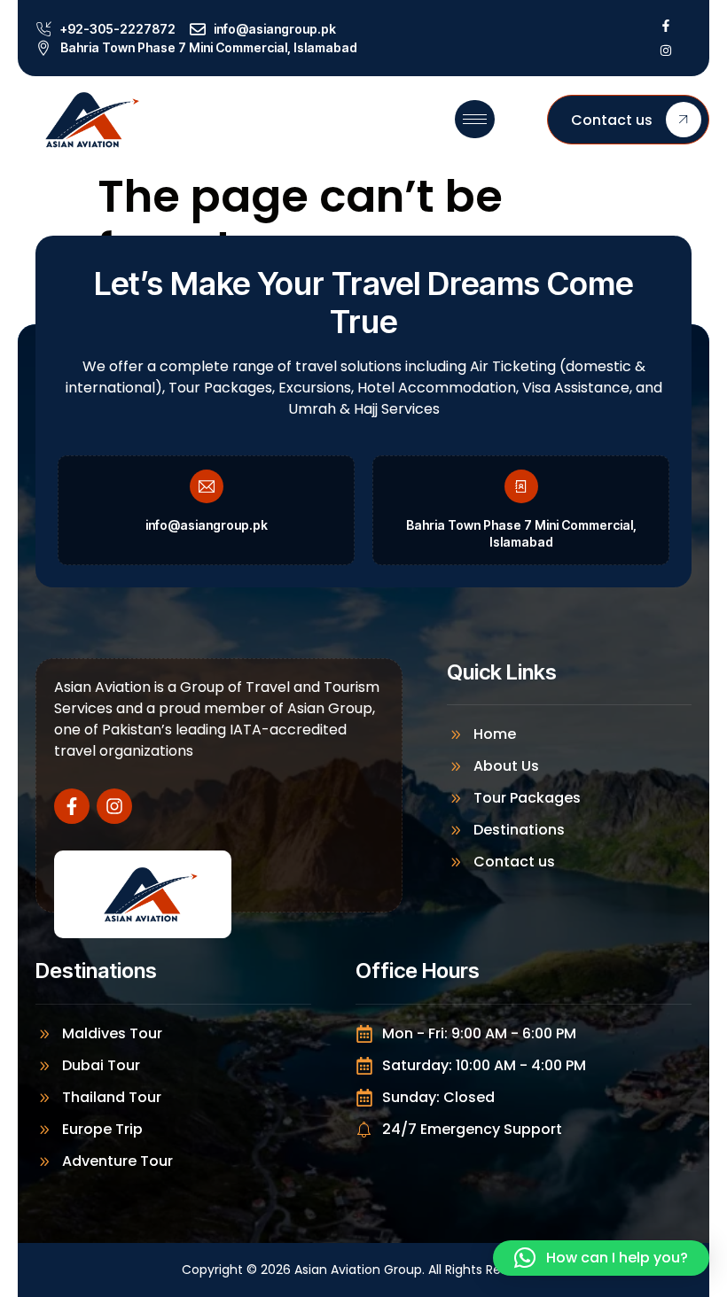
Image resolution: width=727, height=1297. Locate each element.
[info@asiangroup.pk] (206, 486)
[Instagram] (665, 50)
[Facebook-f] (665, 25)
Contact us (612, 120)
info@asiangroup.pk (206, 524)
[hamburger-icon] (475, 119)
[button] (601, 1258)
